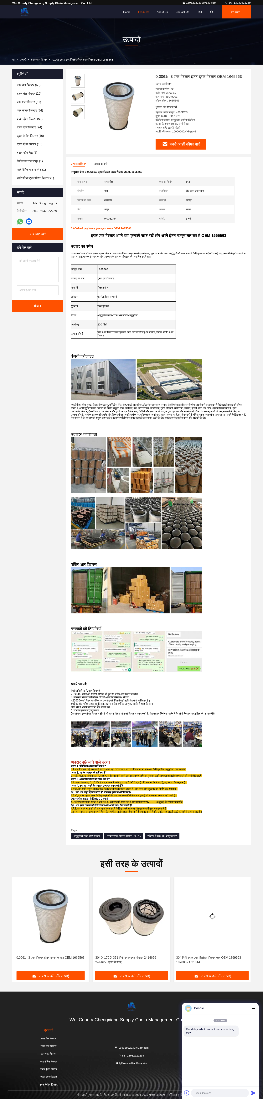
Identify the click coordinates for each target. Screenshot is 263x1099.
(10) (29, 93)
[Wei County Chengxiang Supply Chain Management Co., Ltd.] (24, 12)
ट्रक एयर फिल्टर (39, 59)
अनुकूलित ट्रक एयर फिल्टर (87, 836)
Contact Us (182, 11)
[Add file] (186, 1093)
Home (127, 11)
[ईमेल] (28, 221)
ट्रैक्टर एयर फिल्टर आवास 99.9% (124, 836)
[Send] (253, 1093)
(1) (27, 152)
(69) (28, 85)
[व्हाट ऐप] (20, 221)
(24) (29, 127)
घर (13, 59)
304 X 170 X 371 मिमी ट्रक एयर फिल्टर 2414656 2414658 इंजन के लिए (44, 960)
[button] (19, 925)
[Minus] (253, 1008)
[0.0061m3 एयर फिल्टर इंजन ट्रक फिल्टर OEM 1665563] (118, 106)
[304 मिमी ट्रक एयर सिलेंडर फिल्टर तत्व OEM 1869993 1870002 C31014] (131, 916)
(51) (30, 119)
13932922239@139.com (201, 2)
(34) (30, 110)
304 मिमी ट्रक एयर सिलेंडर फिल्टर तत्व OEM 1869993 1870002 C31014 (127, 960)
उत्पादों (23, 59)
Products (143, 11)
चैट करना (235, 11)
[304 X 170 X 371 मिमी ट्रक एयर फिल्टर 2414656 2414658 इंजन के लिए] (50, 916)
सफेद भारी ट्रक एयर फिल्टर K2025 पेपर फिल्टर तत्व (212, 957)
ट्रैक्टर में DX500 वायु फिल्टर (162, 836)
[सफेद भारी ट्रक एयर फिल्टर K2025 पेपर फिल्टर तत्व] (212, 916)
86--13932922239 (239, 2)
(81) (29, 102)
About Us (162, 11)
